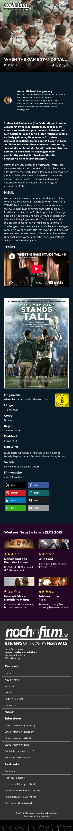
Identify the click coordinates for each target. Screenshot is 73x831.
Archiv (8, 692)
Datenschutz (43, 815)
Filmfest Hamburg (15, 777)
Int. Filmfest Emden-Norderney (22, 790)
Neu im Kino (12, 679)
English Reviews (14, 698)
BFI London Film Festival (18, 803)
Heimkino (10, 705)
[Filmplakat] (36, 345)
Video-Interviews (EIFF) (17, 744)
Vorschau (10, 686)
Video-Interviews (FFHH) (18, 738)
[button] (15, 485)
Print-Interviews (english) (19, 757)
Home (8, 673)
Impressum (29, 815)
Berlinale (10, 771)
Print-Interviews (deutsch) (19, 751)
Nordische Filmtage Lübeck (20, 784)
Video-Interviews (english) (19, 731)
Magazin (9, 711)
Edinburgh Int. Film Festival (20, 796)
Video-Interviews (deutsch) (20, 725)
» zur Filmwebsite (14, 477)
